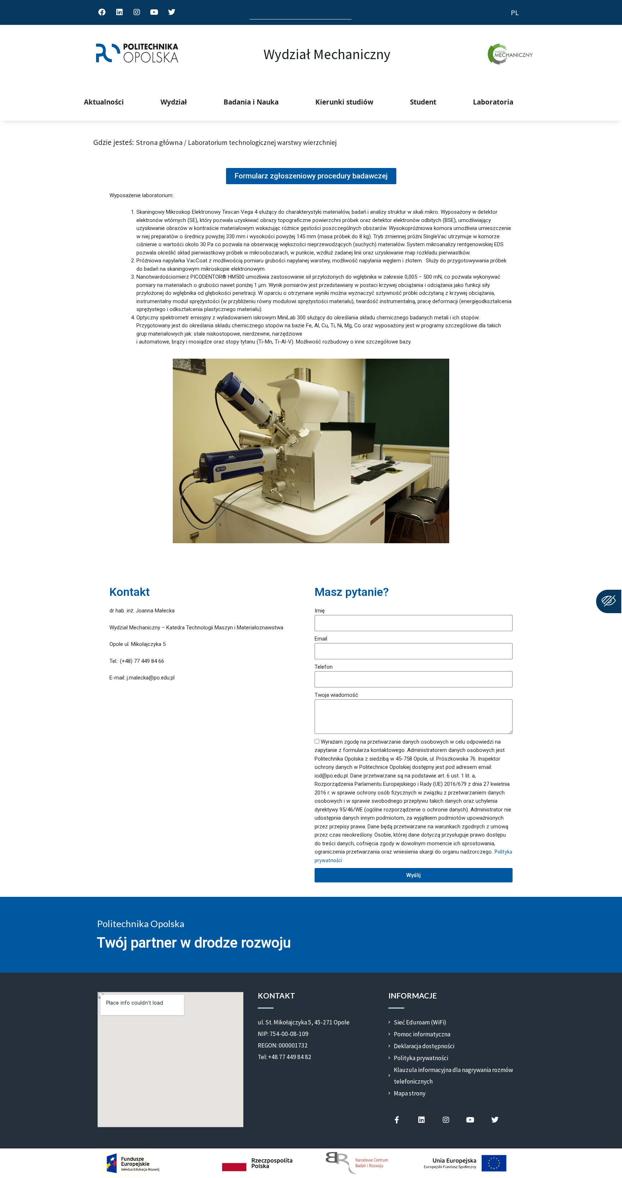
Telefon (324, 667)
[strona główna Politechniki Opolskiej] (137, 54)
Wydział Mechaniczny (327, 54)
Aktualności (104, 102)
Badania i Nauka (251, 102)
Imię (320, 610)
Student (423, 102)
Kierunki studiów (344, 102)
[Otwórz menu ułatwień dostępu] (608, 601)
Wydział (174, 102)
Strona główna (159, 142)
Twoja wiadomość (336, 695)
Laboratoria (493, 102)
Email (321, 639)
